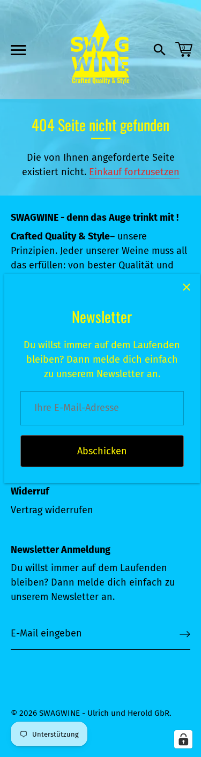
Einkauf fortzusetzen (134, 172)
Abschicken (102, 451)
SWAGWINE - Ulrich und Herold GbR (104, 713)
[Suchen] (160, 51)
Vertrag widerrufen (52, 510)
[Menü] (17, 50)
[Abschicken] (185, 634)
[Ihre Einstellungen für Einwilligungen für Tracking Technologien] (183, 739)
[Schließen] (186, 287)
